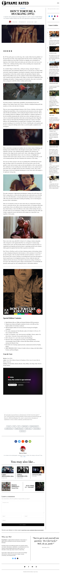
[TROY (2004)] (54, 111)
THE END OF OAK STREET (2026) (52, 97)
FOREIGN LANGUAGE (19, 428)
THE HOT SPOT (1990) (53, 146)
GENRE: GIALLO (28, 428)
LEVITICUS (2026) (52, 53)
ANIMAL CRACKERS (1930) (22, 475)
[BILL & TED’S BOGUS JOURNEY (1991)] (54, 126)
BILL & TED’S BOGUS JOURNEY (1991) (53, 130)
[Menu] (58, 3)
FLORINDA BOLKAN (9, 428)
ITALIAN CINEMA (37, 428)
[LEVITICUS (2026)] (54, 49)
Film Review (22, 8)
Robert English (20, 477)
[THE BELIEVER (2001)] (54, 79)
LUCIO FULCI (22, 431)
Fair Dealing (24, 552)
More (24, 456)
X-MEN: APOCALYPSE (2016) (8, 475)
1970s (14, 426)
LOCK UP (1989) (36, 475)
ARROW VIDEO (25, 426)
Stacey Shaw (23, 453)
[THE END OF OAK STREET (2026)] (54, 93)
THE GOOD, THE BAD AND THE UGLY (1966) (53, 67)
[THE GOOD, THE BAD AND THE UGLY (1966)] (54, 63)
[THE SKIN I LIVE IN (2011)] (54, 159)
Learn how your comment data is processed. (32, 530)
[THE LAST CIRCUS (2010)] (54, 178)
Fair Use (16, 552)
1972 (19, 426)
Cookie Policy (21, 549)
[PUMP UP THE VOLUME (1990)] (54, 34)
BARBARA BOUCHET (34, 426)
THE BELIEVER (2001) (53, 83)
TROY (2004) (51, 115)
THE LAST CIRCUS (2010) (53, 181)
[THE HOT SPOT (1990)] (54, 142)
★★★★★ (9, 426)
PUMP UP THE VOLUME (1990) (54, 38)
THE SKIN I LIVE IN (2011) (53, 163)
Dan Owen (35, 476)
